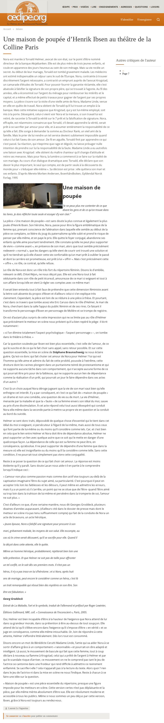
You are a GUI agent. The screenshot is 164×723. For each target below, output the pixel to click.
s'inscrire (26, 716)
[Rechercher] (158, 19)
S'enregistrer (144, 19)
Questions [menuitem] (141, 6)
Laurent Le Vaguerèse (18, 708)
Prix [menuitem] (75, 6)
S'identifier (127, 19)
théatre (19, 29)
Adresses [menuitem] (126, 6)
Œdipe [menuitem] (66, 6)
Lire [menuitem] (94, 6)
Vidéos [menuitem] (85, 6)
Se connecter (12, 716)
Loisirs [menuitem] (155, 6)
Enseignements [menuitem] (108, 6)
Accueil (7, 29)
